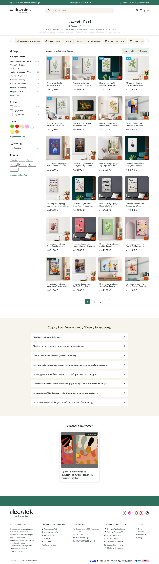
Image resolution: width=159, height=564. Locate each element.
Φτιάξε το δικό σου (49, 545)
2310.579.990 (18, 2)
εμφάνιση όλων (18, 175)
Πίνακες (75, 26)
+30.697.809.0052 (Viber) (85, 541)
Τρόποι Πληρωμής (114, 538)
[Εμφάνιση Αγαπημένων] (141, 10)
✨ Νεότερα (142, 51)
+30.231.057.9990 (82, 534)
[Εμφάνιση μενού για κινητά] (11, 10)
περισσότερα (17, 95)
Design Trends (91, 434)
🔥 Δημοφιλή (129, 51)
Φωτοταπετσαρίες (51, 532)
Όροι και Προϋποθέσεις (116, 529)
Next (147, 41)
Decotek (33, 560)
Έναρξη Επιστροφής (115, 545)
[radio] (12, 126)
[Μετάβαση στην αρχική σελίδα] (23, 10)
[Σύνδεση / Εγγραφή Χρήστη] (137, 10)
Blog (134, 2)
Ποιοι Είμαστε (141, 530)
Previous (12, 41)
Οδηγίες (125, 2)
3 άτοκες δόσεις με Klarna (79, 2)
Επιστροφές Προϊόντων (116, 541)
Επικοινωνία (144, 2)
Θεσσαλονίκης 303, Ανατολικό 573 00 (87, 530)
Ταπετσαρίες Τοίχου (52, 529)
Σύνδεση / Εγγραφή (115, 548)
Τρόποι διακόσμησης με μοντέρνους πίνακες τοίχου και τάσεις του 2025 (77, 474)
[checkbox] (24, 106)
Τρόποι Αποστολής (114, 535)
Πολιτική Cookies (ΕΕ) (115, 532)
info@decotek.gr (33, 2)
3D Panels (48, 541)
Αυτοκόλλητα (49, 535)
